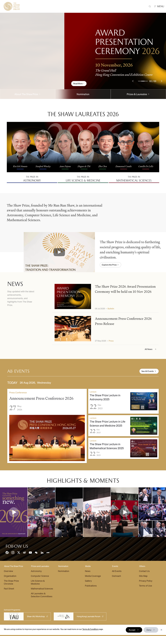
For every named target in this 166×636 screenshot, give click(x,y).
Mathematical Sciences (42, 588)
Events (115, 566)
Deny (149, 629)
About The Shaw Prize (13, 566)
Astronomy (36, 571)
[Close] (161, 629)
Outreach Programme (12, 610)
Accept (132, 629)
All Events (117, 571)
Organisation (10, 575)
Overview (8, 571)
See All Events (147, 371)
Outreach (116, 575)
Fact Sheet (9, 588)
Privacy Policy (145, 580)
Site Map (143, 575)
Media (88, 566)
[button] (59, 252)
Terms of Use (145, 585)
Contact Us (144, 571)
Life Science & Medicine (38, 582)
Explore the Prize (109, 264)
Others (142, 566)
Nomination (83, 94)
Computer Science (40, 575)
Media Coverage (93, 575)
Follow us (17, 546)
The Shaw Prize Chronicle (11, 582)
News (87, 571)
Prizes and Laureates (40, 566)
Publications (91, 585)
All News (148, 349)
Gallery (88, 580)
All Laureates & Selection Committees (41, 595)
